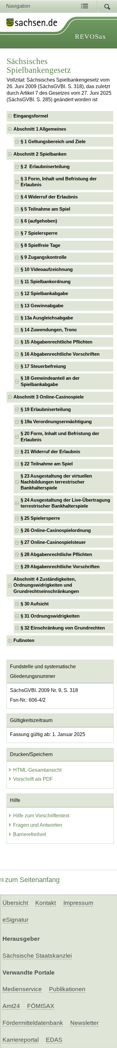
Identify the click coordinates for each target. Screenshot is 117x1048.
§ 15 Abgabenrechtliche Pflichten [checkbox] (56, 341)
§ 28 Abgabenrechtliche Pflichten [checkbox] (56, 554)
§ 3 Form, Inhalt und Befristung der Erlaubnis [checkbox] (59, 181)
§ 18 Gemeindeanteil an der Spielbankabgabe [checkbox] (50, 381)
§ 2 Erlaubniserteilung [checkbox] (45, 166)
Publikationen (67, 989)
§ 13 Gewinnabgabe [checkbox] (42, 305)
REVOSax (90, 36)
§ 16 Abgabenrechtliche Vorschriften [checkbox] (60, 354)
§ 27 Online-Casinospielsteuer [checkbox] (53, 542)
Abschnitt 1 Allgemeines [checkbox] (39, 129)
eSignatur (15, 919)
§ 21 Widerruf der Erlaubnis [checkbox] (50, 451)
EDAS (54, 1039)
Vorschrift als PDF (33, 779)
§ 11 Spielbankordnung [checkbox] (46, 281)
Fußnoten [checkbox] (23, 640)
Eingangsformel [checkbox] (30, 115)
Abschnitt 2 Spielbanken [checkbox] (39, 154)
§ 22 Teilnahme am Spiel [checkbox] (47, 463)
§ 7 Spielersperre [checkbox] (39, 233)
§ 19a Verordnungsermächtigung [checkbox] (56, 421)
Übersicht (15, 903)
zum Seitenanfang (32, 880)
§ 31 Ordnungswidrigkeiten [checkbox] (50, 616)
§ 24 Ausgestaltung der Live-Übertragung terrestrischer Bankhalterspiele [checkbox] (65, 503)
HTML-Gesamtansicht (37, 770)
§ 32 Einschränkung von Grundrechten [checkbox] (63, 627)
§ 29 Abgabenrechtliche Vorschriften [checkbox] (60, 566)
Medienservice (22, 989)
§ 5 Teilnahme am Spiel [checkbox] (45, 209)
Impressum (78, 903)
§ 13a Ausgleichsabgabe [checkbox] (47, 317)
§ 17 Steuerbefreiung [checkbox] (43, 366)
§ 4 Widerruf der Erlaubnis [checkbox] (49, 196)
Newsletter (84, 1023)
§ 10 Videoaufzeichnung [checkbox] (47, 269)
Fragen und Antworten (37, 825)
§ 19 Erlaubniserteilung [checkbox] (46, 409)
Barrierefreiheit (29, 834)
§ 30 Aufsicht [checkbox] (35, 603)
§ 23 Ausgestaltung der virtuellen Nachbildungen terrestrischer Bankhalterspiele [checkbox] (56, 482)
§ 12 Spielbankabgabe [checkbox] (44, 293)
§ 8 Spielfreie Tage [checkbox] (40, 245)
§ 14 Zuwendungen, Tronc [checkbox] (49, 329)
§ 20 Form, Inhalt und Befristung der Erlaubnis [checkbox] (60, 436)
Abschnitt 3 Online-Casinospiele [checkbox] (48, 396)
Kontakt (45, 903)
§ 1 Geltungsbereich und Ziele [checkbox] (53, 141)
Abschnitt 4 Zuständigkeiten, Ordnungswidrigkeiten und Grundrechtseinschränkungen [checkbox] (46, 585)
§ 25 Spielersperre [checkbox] (40, 518)
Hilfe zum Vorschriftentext (41, 815)
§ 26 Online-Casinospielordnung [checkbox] (56, 530)
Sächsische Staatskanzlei (37, 955)
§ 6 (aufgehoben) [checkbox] (39, 220)
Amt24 (11, 1006)
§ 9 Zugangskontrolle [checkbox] (43, 257)
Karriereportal (20, 1039)
